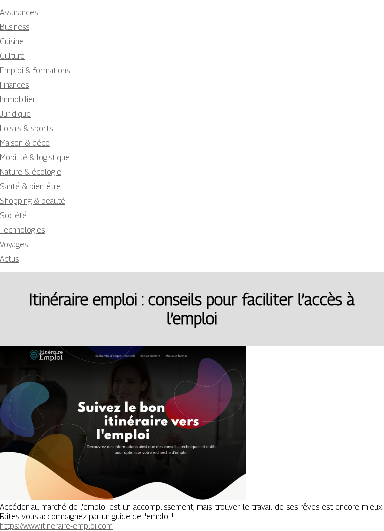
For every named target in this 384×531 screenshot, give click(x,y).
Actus (9, 259)
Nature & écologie (31, 172)
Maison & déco (25, 143)
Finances (14, 85)
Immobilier (18, 99)
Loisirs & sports (26, 129)
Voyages (14, 245)
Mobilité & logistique (35, 157)
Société (13, 215)
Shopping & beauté (33, 201)
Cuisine (12, 41)
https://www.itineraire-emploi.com (56, 526)
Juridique (15, 114)
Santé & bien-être (30, 187)
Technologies (22, 230)
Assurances (19, 13)
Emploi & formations (35, 71)
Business (15, 27)
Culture (12, 56)
